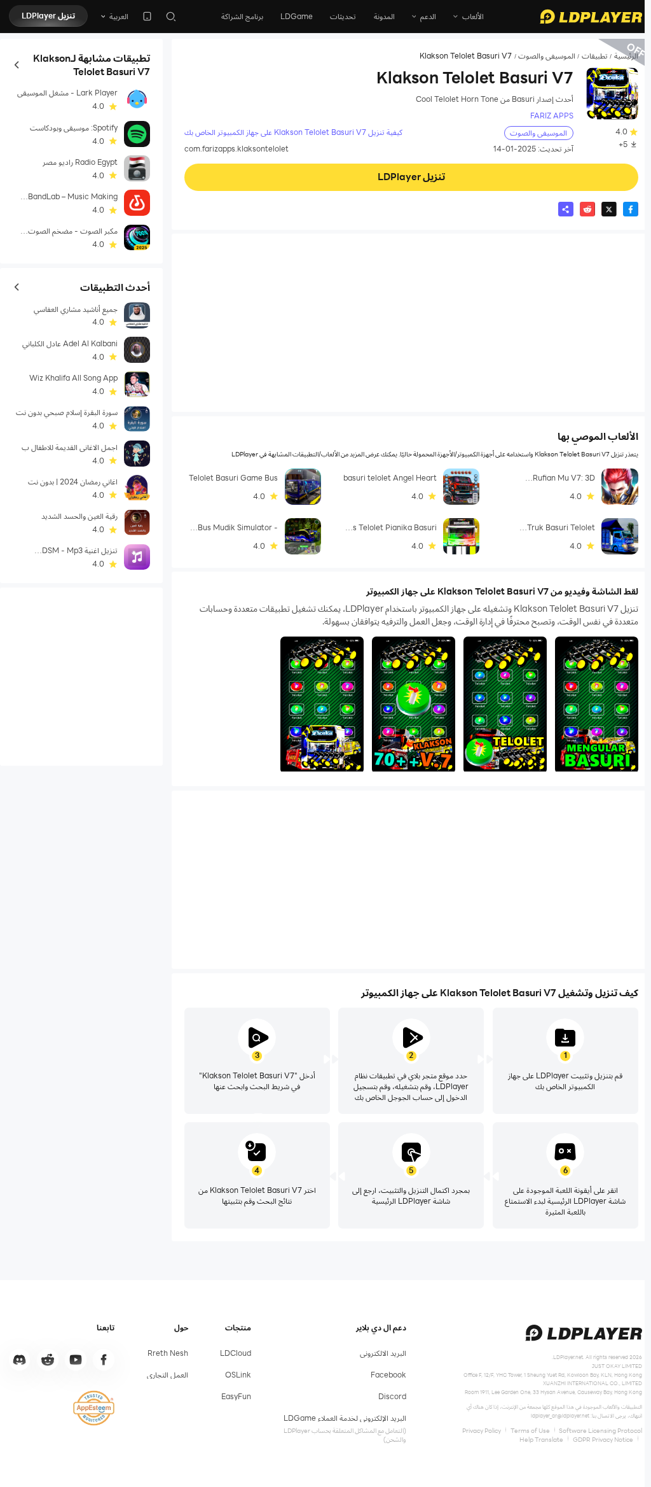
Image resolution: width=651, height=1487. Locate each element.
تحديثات (343, 16)
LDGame (296, 16)
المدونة (384, 16)
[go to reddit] (47, 1360)
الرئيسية (626, 56)
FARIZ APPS (551, 115)
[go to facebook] (103, 1360)
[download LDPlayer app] (147, 16)
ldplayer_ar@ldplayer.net (560, 1415)
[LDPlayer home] (591, 16)
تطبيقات (595, 56)
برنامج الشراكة (242, 16)
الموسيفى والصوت (546, 56)
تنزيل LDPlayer (48, 15)
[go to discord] (20, 1360)
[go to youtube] (75, 1360)
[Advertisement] (411, 323)
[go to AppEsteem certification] (93, 1408)
